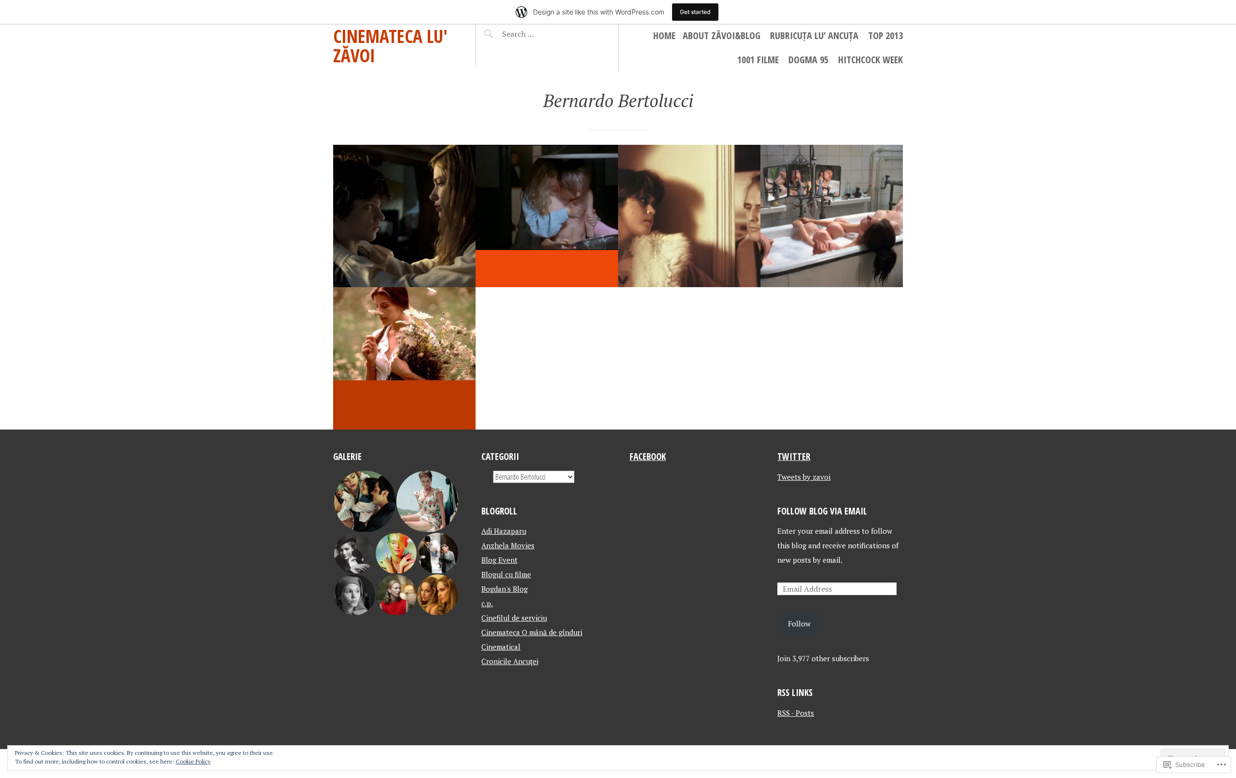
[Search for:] (542, 34)
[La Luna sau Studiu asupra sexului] (547, 216)
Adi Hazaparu (503, 531)
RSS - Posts (795, 713)
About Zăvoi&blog (721, 35)
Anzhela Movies (507, 545)
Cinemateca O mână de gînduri (531, 632)
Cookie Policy (193, 761)
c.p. (487, 603)
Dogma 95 (808, 59)
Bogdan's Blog (504, 589)
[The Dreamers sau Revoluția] (831, 216)
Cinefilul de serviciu (514, 618)
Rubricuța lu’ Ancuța (814, 35)
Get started (695, 11)
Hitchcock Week (870, 59)
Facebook (648, 456)
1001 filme (758, 59)
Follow (799, 623)
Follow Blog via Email (822, 511)
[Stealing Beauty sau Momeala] (404, 358)
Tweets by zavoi (803, 477)
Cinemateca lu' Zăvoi (390, 46)
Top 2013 (885, 35)
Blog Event (499, 560)
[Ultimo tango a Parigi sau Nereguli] (689, 216)
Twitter (793, 456)
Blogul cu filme (506, 574)
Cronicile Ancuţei (509, 661)
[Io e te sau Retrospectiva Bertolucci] (404, 216)
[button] (364, 501)
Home (664, 35)
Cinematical (500, 647)
